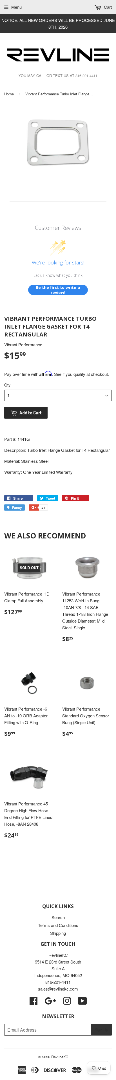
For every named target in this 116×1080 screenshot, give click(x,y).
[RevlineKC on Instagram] (67, 1002)
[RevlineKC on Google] (50, 1002)
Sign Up (101, 1029)
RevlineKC (59, 1056)
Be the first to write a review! (58, 290)
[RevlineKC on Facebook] (33, 1002)
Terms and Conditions (58, 925)
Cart (107, 7)
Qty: (8, 385)
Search (58, 917)
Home (9, 93)
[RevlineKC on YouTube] (82, 1002)
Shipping (58, 933)
